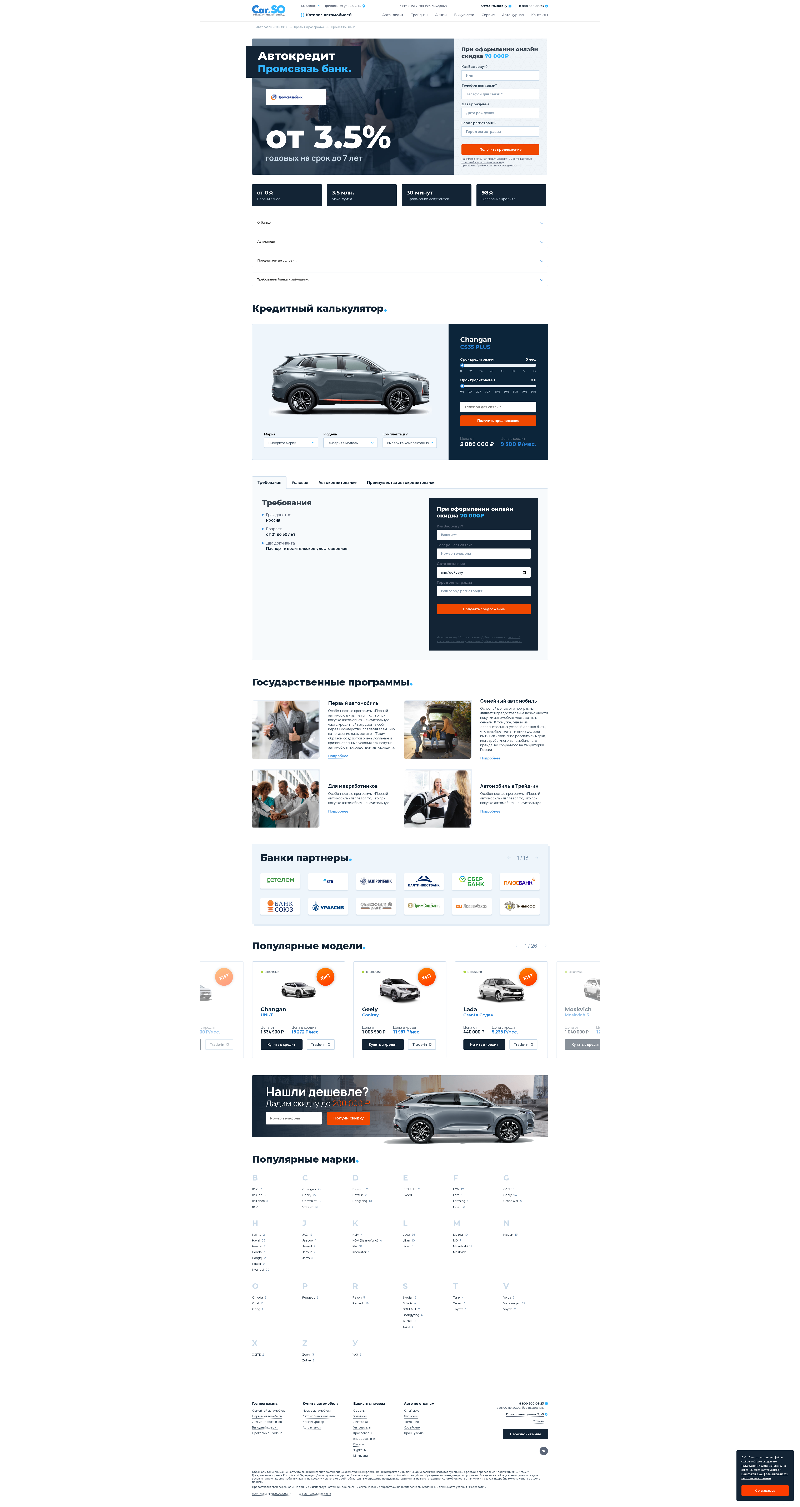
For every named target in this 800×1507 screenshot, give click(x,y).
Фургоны (359, 1450)
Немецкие (411, 1422)
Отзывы (538, 1421)
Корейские (412, 1427)
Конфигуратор (313, 1422)
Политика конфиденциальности (271, 1493)
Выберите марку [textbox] (282, 443)
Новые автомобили (317, 1410)
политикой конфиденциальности (481, 162)
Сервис (488, 15)
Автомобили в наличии (319, 1416)
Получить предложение (500, 149)
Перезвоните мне (525, 1434)
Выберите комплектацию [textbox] (408, 443)
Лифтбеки (360, 1422)
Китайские (411, 1410)
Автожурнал (513, 15)
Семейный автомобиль (269, 1410)
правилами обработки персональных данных (489, 165)
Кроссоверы (362, 1433)
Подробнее (338, 756)
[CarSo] (276, 10)
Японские (411, 1416)
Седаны (359, 1410)
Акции (441, 15)
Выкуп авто (464, 15)
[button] (509, 857)
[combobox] (291, 443)
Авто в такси (312, 1427)
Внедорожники (364, 1439)
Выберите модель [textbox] (343, 443)
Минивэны (360, 1455)
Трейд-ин (419, 15)
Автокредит (392, 15)
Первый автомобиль (267, 1416)
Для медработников (267, 1422)
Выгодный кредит (265, 1427)
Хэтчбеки (360, 1416)
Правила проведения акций (314, 1493)
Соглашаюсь (765, 1490)
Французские (414, 1433)
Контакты (539, 15)
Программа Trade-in (267, 1433)
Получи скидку (348, 1118)
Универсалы (362, 1427)
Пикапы (358, 1444)
